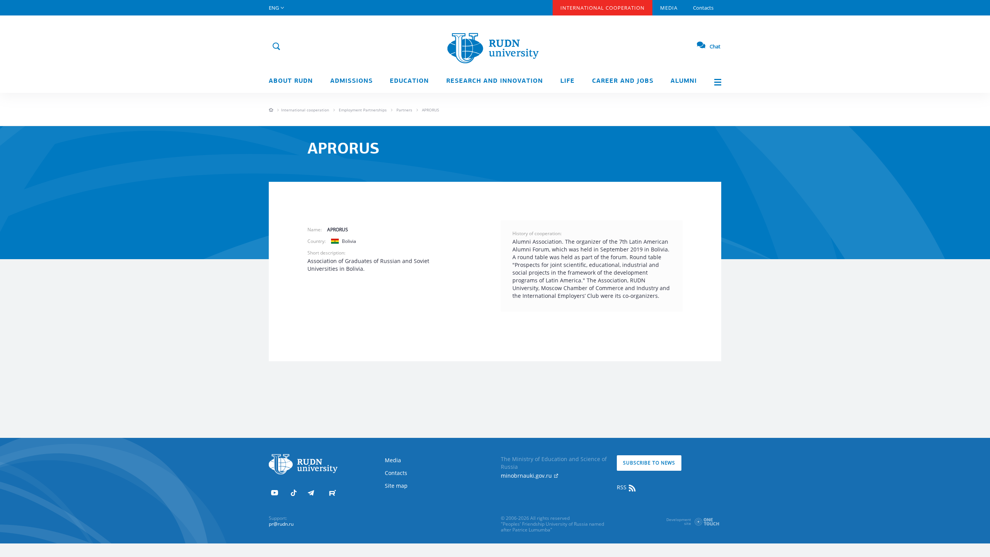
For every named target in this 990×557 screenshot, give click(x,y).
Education (409, 81)
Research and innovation (494, 81)
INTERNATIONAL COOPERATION (602, 7)
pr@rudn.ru (281, 524)
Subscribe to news (649, 463)
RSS (622, 487)
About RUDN (291, 81)
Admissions (351, 81)
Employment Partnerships (363, 110)
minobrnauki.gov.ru (527, 475)
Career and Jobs (623, 81)
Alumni (684, 81)
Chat (715, 46)
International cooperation (305, 110)
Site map (396, 485)
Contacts (703, 7)
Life (567, 81)
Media (669, 7)
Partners (404, 110)
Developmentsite (678, 521)
